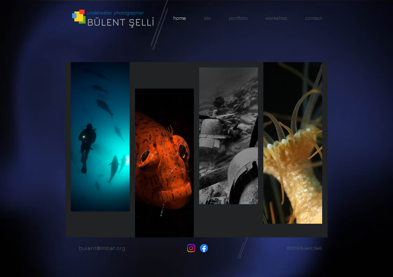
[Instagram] (191, 248)
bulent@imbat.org (102, 248)
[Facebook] (204, 248)
